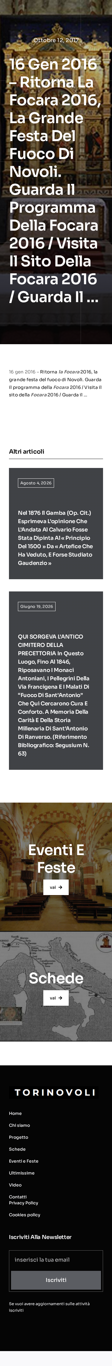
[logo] (54, 1088)
